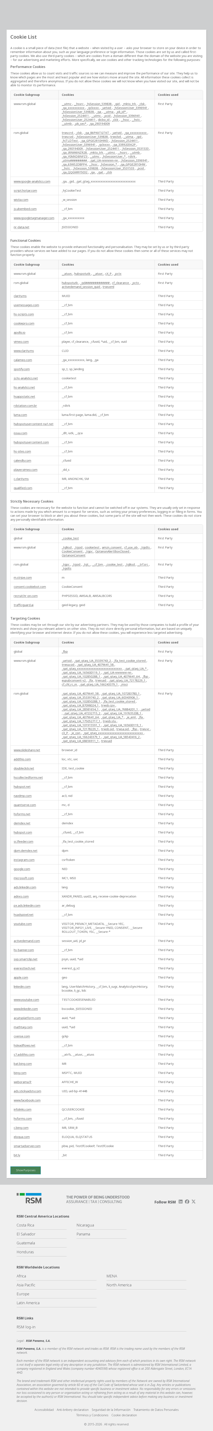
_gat (100, 172)
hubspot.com (23, 832)
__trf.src (143, 564)
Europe (23, 1293)
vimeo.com (21, 342)
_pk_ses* (80, 124)
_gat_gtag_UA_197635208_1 (122, 713)
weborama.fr (23, 1082)
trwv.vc (145, 729)
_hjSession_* (109, 164)
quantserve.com (25, 805)
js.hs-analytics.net (26, 378)
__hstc (136, 120)
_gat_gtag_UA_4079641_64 (121, 676)
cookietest (92, 547)
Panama (83, 1233)
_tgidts (145, 547)
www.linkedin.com (26, 1009)
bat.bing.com (23, 1064)
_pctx (117, 274)
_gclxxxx (93, 108)
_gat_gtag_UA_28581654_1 (80, 709)
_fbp (65, 651)
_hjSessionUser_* (114, 156)
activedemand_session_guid (81, 287)
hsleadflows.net (24, 1045)
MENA (111, 1275)
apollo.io (19, 332)
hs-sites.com (22, 451)
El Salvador (26, 1233)
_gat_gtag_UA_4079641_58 (95, 665)
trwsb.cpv (108, 705)
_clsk (141, 104)
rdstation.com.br (25, 406)
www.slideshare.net (27, 750)
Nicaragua (85, 1225)
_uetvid (106, 108)
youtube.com (23, 924)
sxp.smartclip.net (25, 959)
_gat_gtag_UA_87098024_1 (80, 705)
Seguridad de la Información (111, 1410)
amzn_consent (112, 547)
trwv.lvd (116, 137)
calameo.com (23, 360)
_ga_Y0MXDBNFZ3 (75, 156)
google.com (22, 869)
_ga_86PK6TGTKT (97, 133)
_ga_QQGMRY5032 (75, 172)
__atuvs (67, 274)
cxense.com (22, 1036)
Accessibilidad (44, 1410)
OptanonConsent (73, 555)
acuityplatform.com (27, 1018)
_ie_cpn (76, 733)
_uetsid (67, 661)
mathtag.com (23, 1027)
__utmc (96, 116)
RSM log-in (26, 1326)
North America (118, 1284)
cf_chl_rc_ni (70, 684)
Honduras (25, 1251)
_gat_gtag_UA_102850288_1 (81, 676)
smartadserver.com (27, 1146)
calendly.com (22, 460)
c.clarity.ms (21, 479)
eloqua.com (22, 1137)
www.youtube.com (26, 1000)
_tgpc (89, 551)
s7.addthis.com (24, 1054)
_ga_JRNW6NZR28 (75, 152)
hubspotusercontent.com (31, 442)
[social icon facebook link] (187, 1201)
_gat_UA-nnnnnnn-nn (104, 160)
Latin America (28, 1302)
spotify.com (22, 369)
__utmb (67, 124)
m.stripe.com (23, 577)
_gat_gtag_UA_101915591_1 (81, 725)
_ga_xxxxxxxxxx (73, 108)
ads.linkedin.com (25, 887)
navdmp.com (23, 796)
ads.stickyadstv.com (27, 1091)
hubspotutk (82, 274)
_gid (117, 104)
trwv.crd (68, 133)
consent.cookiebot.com (30, 587)
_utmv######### (75, 160)
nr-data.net (21, 227)
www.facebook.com (27, 1100)
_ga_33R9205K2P (124, 145)
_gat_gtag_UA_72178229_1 (127, 680)
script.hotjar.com (25, 190)
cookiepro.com (24, 323)
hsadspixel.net (23, 915)
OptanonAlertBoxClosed (112, 551)
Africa (21, 1275)
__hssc (125, 120)
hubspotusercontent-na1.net (33, 424)
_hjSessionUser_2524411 (79, 120)
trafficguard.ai (23, 605)
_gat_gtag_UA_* (135, 669)
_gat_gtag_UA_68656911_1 (80, 741)
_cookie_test (70, 538)
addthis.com (22, 759)
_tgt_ (86, 564)
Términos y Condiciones (92, 1415)
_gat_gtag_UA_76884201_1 (120, 709)
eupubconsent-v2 (74, 680)
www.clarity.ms (24, 351)
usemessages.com (26, 305)
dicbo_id (104, 120)
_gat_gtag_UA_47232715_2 (82, 713)
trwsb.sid (108, 729)
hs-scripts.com (24, 314)
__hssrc (79, 104)
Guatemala (26, 1242)
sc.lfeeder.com (23, 841)
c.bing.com (21, 1128)
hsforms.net (22, 814)
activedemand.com (27, 941)
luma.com (20, 415)
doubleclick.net (24, 768)
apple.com (21, 977)
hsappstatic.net (24, 396)
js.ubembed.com (25, 209)
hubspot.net (22, 787)
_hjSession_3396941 (127, 116)
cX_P (108, 274)
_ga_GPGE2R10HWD (94, 141)
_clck (115, 120)
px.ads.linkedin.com (27, 905)
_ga (99, 112)
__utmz (67, 104)
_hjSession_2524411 (76, 116)
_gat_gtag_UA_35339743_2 (93, 661)
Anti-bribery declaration (73, 1410)
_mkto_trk (129, 104)
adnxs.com (21, 896)
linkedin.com (22, 987)
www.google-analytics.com (32, 181)
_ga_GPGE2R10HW (133, 164)
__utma (109, 112)
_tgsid (78, 547)
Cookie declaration (124, 1415)
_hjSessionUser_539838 (78, 112)
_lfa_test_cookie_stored (129, 661)
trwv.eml (108, 287)
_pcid (107, 116)
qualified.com (23, 488)
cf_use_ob (131, 547)
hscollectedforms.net (28, 777)
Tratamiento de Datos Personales (156, 1410)
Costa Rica (25, 1225)
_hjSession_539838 (99, 104)
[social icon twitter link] (193, 1201)
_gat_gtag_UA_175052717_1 (81, 721)
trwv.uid (101, 680)
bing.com (20, 1073)
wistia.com (21, 200)
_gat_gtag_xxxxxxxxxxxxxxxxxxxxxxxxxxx (92, 669)
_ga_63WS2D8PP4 (74, 164)
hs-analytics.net (24, 387)
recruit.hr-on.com (26, 596)
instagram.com (24, 860)
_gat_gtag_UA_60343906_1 (120, 697)
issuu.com (20, 433)
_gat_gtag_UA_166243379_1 (99, 684)
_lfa (91, 680)
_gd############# (95, 283)
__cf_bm (98, 564)
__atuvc (98, 274)
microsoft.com (24, 878)
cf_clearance (121, 283)
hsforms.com (23, 1118)
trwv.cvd (68, 137)
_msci (124, 684)
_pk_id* (121, 112)
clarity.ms (20, 296)
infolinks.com (22, 1109)
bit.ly (17, 1155)
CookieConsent (72, 551)
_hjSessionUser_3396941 (131, 108)
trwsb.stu (110, 721)
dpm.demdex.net (25, 851)
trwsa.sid (68, 665)
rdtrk (132, 156)
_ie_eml (131, 717)
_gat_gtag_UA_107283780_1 (120, 693)
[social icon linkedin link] (180, 1201)
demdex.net (22, 823)
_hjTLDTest (70, 141)
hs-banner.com (24, 950)
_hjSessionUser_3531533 (117, 168)
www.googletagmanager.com (34, 218)
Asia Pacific (26, 1284)
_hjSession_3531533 (135, 148)
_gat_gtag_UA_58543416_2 (121, 737)
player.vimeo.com (25, 470)
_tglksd (67, 547)
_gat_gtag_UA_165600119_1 (81, 672)
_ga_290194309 (99, 124)
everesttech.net (24, 968)
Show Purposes (25, 1170)
